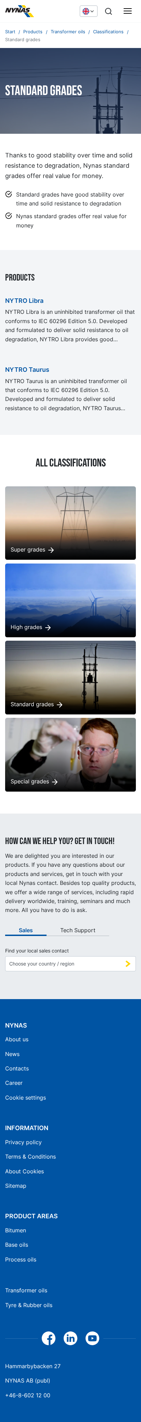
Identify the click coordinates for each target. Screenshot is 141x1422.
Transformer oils (26, 1290)
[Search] (108, 11)
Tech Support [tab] (77, 930)
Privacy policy (23, 1142)
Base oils (16, 1244)
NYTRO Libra (24, 300)
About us (16, 1039)
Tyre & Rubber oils (28, 1305)
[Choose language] (89, 10)
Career (14, 1082)
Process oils (20, 1259)
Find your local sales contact (37, 950)
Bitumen (15, 1230)
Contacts (17, 1068)
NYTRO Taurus (27, 369)
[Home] (39, 11)
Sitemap (15, 1185)
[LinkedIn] (70, 1338)
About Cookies (24, 1171)
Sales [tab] (26, 930)
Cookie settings (25, 1097)
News (12, 1054)
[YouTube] (92, 1338)
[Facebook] (48, 1338)
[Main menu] (127, 11)
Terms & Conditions (30, 1156)
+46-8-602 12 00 (27, 1395)
